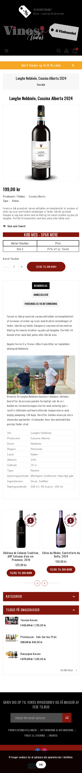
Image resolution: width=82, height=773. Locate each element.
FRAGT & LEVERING (34, 735)
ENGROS (53, 735)
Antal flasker (11, 258)
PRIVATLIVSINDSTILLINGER (22, 730)
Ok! (41, 764)
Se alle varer (69, 670)
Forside (41, 84)
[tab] (40, 285)
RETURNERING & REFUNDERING (57, 730)
